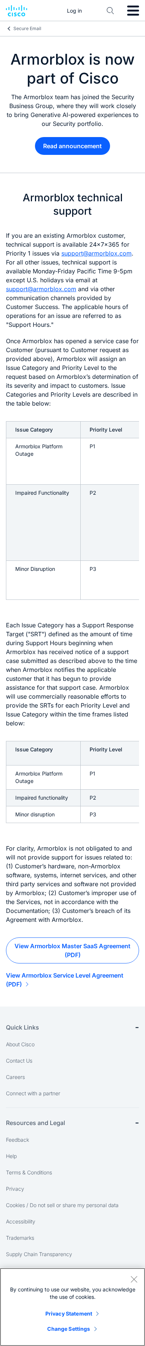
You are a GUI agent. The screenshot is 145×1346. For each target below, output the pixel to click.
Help (11, 1156)
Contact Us (19, 1060)
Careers (15, 1077)
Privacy (15, 1189)
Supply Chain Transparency (39, 1254)
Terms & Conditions (29, 1172)
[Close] (134, 1279)
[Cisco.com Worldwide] (16, 10)
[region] (72, 1307)
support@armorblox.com (96, 253)
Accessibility (20, 1221)
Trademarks (20, 1238)
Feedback (17, 1140)
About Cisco (20, 1044)
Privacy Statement (68, 1313)
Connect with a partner (33, 1093)
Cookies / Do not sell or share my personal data (62, 1205)
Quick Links (22, 1027)
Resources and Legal (35, 1122)
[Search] (110, 11)
